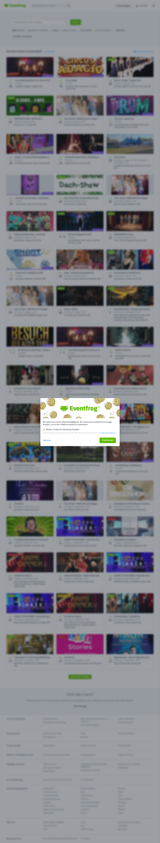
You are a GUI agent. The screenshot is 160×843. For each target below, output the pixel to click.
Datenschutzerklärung (109, 433)
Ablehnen (47, 440)
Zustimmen (107, 440)
